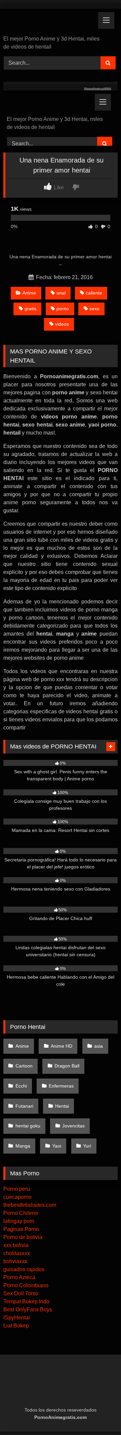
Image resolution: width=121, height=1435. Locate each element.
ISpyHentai (16, 1317)
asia (98, 1046)
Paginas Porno (21, 1229)
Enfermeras (61, 1086)
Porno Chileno (20, 1213)
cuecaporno (17, 1197)
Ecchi (21, 1086)
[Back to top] (100, 1415)
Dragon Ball (66, 1065)
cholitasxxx (16, 1253)
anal (61, 293)
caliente (94, 293)
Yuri (87, 1146)
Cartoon (24, 1065)
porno (62, 308)
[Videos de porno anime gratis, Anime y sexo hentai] (49, 22)
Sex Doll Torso (20, 1293)
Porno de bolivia (22, 1237)
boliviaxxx (15, 1261)
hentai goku (27, 1125)
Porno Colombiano (25, 1285)
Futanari (24, 1106)
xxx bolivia (16, 1245)
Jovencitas (73, 1125)
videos (62, 324)
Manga (22, 1146)
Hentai (62, 1106)
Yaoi (56, 1146)
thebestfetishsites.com (29, 1205)
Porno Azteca (19, 1277)
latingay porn (18, 1221)
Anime (29, 293)
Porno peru (16, 1189)
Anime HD (61, 1046)
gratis (30, 308)
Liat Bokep (16, 1325)
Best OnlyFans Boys (27, 1309)
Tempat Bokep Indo (26, 1301)
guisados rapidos (23, 1269)
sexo (94, 308)
